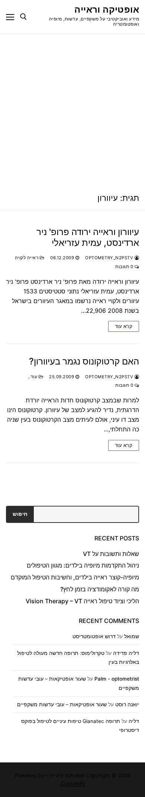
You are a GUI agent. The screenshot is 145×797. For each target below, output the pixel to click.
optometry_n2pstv (110, 257)
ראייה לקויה (27, 257)
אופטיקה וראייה (106, 9)
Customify (73, 783)
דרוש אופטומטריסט (94, 636)
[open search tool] (23, 16)
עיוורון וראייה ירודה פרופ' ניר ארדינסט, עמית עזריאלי (87, 237)
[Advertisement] (72, 109)
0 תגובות (125, 266)
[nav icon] (10, 17)
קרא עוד (124, 326)
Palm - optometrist (116, 679)
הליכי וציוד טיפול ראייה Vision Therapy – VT (82, 601)
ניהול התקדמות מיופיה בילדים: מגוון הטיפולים (83, 565)
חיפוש (20, 514)
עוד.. (33, 376)
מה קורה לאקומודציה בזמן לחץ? (99, 589)
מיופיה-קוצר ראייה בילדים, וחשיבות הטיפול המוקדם (75, 577)
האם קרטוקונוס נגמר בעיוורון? (84, 361)
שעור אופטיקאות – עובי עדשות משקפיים (62, 704)
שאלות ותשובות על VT (111, 553)
